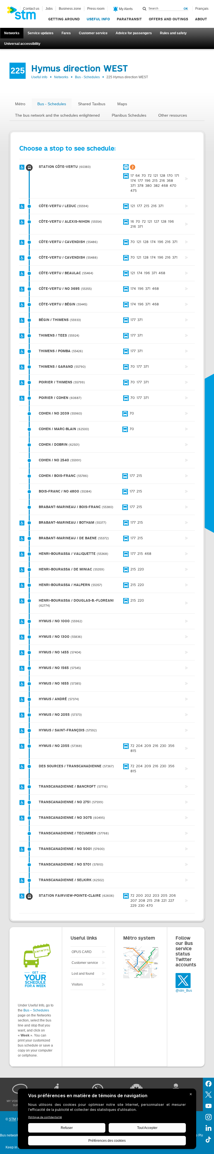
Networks (12, 33)
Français (201, 9)
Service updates (41, 33)
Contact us (31, 9)
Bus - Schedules (87, 77)
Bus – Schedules (36, 1010)
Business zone (70, 9)
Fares (66, 33)
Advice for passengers (134, 33)
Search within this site (144, 8)
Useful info (98, 19)
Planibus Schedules (129, 115)
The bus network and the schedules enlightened (57, 115)
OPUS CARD (82, 952)
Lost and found (83, 974)
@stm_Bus (184, 991)
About (201, 19)
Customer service (93, 33)
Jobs (49, 9)
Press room (95, 9)
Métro (20, 104)
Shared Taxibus (91, 104)
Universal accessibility (22, 44)
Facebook (208, 1083)
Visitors (77, 984)
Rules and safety (173, 33)
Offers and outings (168, 19)
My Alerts (125, 9)
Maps (122, 104)
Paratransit (129, 19)
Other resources (172, 115)
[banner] (24, 14)
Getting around (64, 19)
